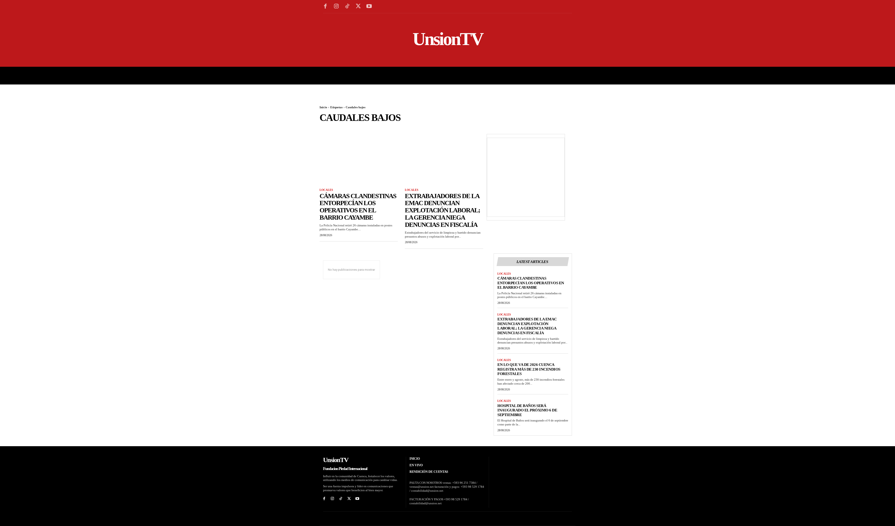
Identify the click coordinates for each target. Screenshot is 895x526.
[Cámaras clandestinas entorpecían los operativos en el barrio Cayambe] (359, 164)
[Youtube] (369, 6)
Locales (326, 190)
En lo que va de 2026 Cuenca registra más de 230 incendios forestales (528, 369)
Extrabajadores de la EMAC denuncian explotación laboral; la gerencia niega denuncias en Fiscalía (442, 210)
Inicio (323, 107)
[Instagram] (336, 6)
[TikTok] (347, 6)
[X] (358, 6)
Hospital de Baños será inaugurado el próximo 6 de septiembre (527, 410)
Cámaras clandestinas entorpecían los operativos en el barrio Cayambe (358, 206)
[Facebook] (325, 6)
